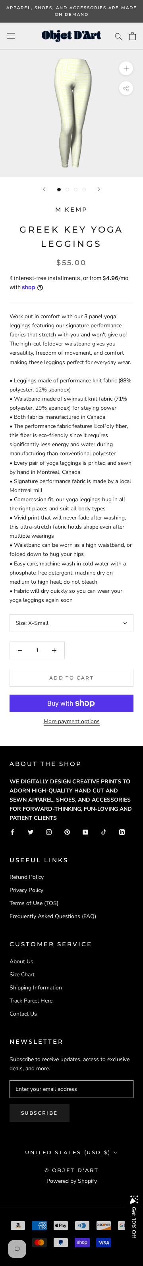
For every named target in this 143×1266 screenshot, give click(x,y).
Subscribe (39, 1113)
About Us (21, 961)
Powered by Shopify (71, 1181)
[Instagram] (49, 831)
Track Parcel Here (31, 1000)
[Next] (99, 189)
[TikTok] (103, 831)
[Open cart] (132, 36)
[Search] (118, 35)
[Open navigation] (11, 36)
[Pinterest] (67, 831)
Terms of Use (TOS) (34, 903)
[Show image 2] (67, 189)
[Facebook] (12, 831)
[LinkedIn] (122, 831)
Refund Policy (27, 877)
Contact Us (23, 1014)
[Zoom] (126, 68)
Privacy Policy (26, 890)
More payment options (72, 721)
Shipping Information (36, 987)
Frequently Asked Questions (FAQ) (53, 916)
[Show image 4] (84, 189)
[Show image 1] (59, 189)
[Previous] (44, 189)
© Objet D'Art (71, 1170)
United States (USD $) (68, 1152)
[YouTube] (85, 831)
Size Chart (22, 974)
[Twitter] (30, 831)
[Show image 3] (75, 189)
